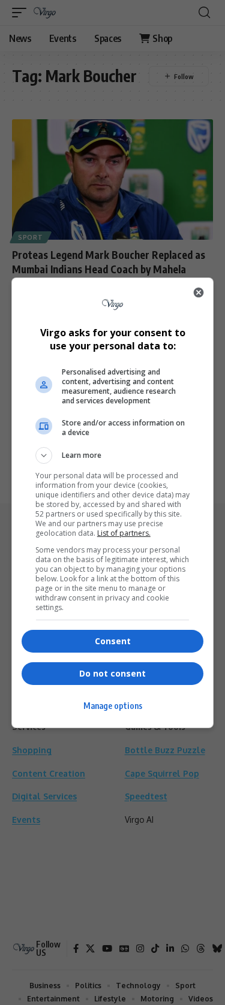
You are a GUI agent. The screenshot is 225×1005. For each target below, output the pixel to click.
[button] (112, 455)
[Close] (199, 292)
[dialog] (112, 502)
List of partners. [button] (124, 533)
